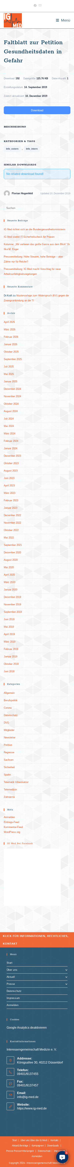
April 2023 (9, 485)
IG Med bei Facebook (20, 843)
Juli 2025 (9, 366)
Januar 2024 (10, 448)
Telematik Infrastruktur (16, 782)
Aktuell (11, 976)
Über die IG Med (38, 1140)
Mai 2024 (9, 426)
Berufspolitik (10, 700)
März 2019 (9, 641)
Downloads (53, 1145)
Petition (8, 745)
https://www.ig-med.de (32, 1108)
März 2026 (9, 329)
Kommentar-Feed (13, 827)
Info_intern (32, 149)
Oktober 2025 (11, 351)
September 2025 (13, 359)
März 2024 (9, 433)
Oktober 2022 (11, 530)
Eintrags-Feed (11, 822)
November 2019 (12, 604)
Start (10, 962)
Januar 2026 (10, 344)
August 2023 (11, 470)
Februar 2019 (11, 649)
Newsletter (9, 737)
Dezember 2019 (12, 597)
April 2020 (9, 574)
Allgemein (9, 692)
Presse (11, 984)
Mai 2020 (9, 567)
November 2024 (12, 396)
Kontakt (54, 1140)
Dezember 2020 (12, 552)
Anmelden (9, 817)
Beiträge (24, 1145)
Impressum (13, 998)
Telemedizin (10, 789)
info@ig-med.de (28, 1097)
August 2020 (11, 559)
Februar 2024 (11, 441)
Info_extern (12, 149)
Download (37, 110)
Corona (8, 707)
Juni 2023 (9, 478)
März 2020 (9, 582)
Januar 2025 (10, 381)
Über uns (12, 969)
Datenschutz (11, 715)
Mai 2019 (9, 626)
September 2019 (13, 611)
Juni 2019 (9, 619)
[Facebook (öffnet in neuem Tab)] (35, 5)
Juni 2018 (9, 671)
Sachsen (8, 759)
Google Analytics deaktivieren (27, 1027)
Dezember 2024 (12, 388)
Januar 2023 (10, 507)
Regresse (9, 752)
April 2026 (9, 322)
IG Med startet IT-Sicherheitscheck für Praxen (29, 236)
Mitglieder (9, 730)
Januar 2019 (10, 656)
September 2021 (13, 545)
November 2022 (12, 522)
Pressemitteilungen (24, 1150)
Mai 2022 (9, 537)
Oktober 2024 (11, 403)
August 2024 (11, 411)
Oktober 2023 (11, 463)
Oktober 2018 (11, 664)
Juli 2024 (9, 418)
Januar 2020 (10, 589)
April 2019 (9, 634)
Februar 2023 (11, 500)
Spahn (7, 774)
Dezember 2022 (12, 515)
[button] (62, 1157)
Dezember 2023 (12, 455)
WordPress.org (12, 832)
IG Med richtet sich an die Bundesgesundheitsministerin (34, 229)
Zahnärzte (9, 797)
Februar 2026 (11, 336)
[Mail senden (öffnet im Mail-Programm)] (39, 5)
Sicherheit (9, 767)
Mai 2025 (9, 374)
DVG (6, 722)
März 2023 (9, 493)
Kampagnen (38, 1145)
